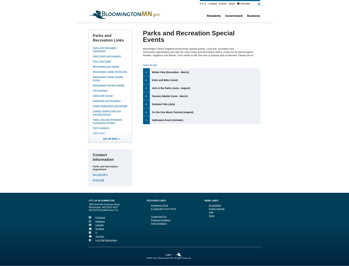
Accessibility (215, 205)
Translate (245, 3)
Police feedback (159, 223)
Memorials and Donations (107, 100)
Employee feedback (160, 220)
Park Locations (101, 128)
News (232, 3)
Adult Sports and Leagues (107, 56)
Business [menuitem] (253, 16)
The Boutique (100, 90)
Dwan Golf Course (103, 95)
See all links (110, 138)
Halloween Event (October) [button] (168, 120)
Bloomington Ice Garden (106, 66)
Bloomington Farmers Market (108, 85)
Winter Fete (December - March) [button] (170, 72)
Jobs (211, 212)
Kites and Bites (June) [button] (165, 80)
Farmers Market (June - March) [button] (170, 96)
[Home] (124, 14)
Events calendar (217, 209)
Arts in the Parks (102, 61)
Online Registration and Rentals (110, 106)
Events (223, 3)
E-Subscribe (157, 209)
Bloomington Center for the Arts (110, 71)
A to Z (203, 3)
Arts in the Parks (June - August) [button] (171, 88)
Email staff (98, 180)
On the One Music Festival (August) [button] (172, 112)
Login (168, 254)
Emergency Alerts (159, 205)
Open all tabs (150, 65)
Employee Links (178, 255)
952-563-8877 (100, 174)
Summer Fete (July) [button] (163, 104)
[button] (258, 4)
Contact (212, 3)
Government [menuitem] (234, 16)
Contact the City (158, 217)
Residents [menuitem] (214, 16)
